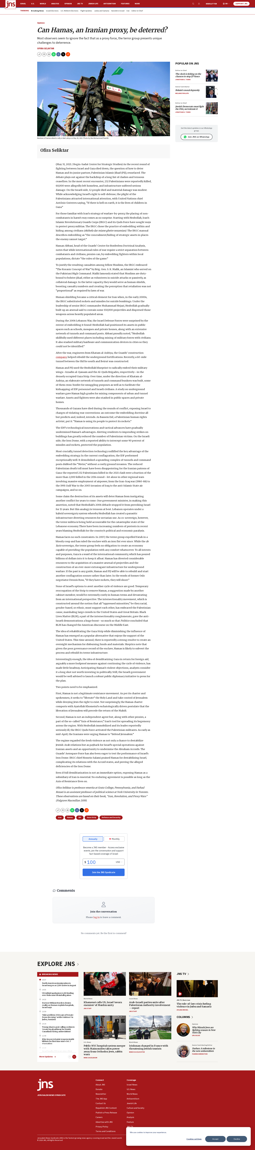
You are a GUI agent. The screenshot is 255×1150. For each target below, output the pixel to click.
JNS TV (80, 3)
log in (96, 917)
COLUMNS (184, 1017)
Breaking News (50, 974)
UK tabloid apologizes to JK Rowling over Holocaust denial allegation (58, 994)
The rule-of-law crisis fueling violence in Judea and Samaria (194, 1005)
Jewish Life (93, 3)
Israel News (133, 999)
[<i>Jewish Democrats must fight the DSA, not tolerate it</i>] (212, 108)
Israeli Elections (52, 11)
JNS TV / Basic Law (183, 1000)
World (43, 3)
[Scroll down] (74, 1057)
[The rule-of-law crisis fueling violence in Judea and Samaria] (197, 988)
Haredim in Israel (117, 11)
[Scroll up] (70, 1057)
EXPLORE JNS (56, 963)
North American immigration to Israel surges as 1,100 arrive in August (59, 984)
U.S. (33, 3)
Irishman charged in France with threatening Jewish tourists (148, 1047)
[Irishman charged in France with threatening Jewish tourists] (150, 1027)
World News (88, 999)
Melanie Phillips (182, 93)
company (61, 357)
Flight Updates (86, 11)
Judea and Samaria (101, 11)
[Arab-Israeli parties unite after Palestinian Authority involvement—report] (150, 984)
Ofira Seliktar (45, 48)
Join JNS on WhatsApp (198, 137)
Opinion (68, 3)
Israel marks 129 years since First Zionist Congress (57, 1052)
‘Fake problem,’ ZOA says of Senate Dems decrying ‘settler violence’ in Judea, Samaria (57, 1017)
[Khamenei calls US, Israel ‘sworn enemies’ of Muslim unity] (105, 984)
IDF (79, 817)
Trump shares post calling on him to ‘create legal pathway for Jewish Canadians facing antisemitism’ (58, 1029)
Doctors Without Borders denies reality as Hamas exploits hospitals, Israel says (58, 1005)
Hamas (70, 817)
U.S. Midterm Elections (69, 11)
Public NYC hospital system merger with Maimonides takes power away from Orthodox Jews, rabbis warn (104, 1050)
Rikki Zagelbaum (90, 1058)
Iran (128, 11)
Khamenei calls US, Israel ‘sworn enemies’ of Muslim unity (103, 1004)
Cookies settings (194, 1139)
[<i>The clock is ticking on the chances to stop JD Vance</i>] (212, 76)
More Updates (46, 1056)
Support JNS (241, 3)
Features (125, 3)
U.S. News (87, 1042)
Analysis (55, 3)
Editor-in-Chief (137, 11)
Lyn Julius (196, 1035)
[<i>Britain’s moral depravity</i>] (212, 92)
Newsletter (211, 4)
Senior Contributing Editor (202, 1045)
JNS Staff (87, 1008)
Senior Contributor (182, 87)
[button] (49, 54)
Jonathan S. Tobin (182, 80)
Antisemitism (109, 3)
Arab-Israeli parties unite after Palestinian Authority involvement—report (149, 1005)
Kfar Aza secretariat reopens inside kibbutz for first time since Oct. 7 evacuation (58, 1041)
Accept (215, 1139)
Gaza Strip (91, 817)
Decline (237, 1139)
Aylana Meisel (182, 1010)
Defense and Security (111, 817)
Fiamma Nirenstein (199, 1054)
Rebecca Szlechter (137, 1052)
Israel (23, 3)
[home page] (10, 4)
